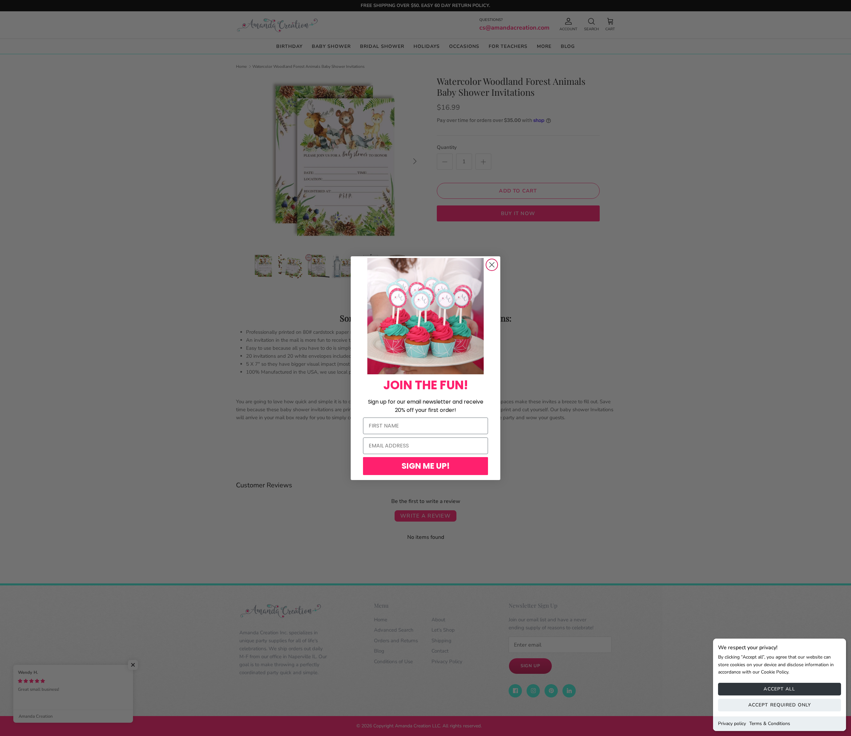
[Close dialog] (492, 265)
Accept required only (779, 705)
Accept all (779, 689)
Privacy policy (732, 723)
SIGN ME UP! (426, 465)
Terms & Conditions (769, 723)
